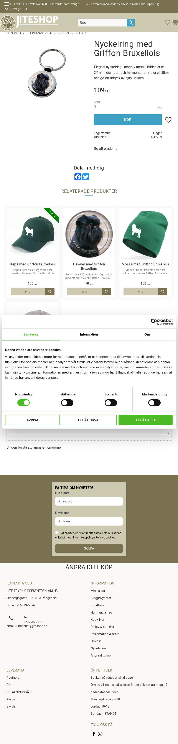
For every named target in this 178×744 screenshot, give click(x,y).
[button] (8, 5)
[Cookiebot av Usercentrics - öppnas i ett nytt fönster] (154, 322)
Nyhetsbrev (99, 648)
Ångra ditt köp (101, 655)
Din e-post (62, 493)
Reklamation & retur (105, 634)
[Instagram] (100, 734)
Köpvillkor (97, 620)
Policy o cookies (105, 537)
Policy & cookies (102, 627)
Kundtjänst (98, 605)
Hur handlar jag (101, 612)
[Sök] (131, 22)
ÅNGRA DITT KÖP (88, 567)
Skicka (89, 548)
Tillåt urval (89, 420)
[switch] (67, 402)
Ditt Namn (62, 513)
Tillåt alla (145, 420)
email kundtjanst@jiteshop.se (27, 626)
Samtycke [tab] (30, 334)
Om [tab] (147, 334)
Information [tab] (89, 334)
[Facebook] (94, 734)
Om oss (96, 641)
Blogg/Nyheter (101, 598)
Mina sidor (98, 591)
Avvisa (32, 420)
